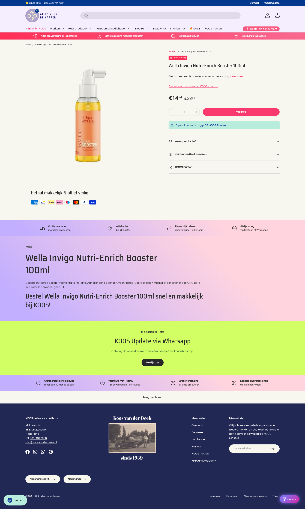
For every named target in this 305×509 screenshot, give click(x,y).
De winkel (197, 432)
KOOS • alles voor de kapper (46, 496)
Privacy (276, 496)
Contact (254, 3)
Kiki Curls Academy (204, 460)
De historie (198, 439)
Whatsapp (262, 230)
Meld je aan (152, 362)
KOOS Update (272, 3)
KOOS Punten (213, 28)
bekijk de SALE (124, 230)
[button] (277, 15)
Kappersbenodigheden (111, 28)
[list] (88, 113)
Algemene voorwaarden (255, 496)
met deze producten (59, 230)
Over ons (197, 425)
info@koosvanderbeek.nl (41, 442)
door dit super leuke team (189, 230)
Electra (139, 28)
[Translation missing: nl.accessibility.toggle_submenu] (63, 29)
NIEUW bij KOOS (35, 28)
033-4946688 (38, 438)
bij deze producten (189, 384)
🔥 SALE (194, 28)
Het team (197, 446)
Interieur (175, 28)
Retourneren (232, 496)
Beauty (157, 28)
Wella (172, 51)
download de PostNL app (126, 384)
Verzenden (215, 496)
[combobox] (160, 15)
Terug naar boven (152, 397)
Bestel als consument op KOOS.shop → (193, 86)
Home (28, 45)
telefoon (248, 230)
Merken (55, 28)
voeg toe (241, 112)
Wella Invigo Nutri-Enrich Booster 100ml (53, 45)
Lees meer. (237, 76)
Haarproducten (78, 28)
